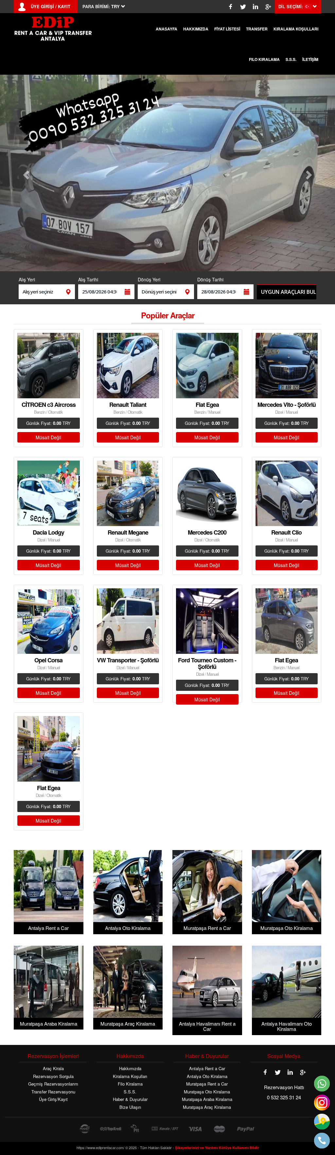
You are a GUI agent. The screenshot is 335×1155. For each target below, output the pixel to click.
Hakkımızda (130, 1068)
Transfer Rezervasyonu (53, 1092)
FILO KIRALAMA (264, 59)
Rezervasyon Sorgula (53, 1076)
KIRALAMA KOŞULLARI (295, 29)
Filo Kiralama (130, 1084)
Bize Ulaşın (130, 1107)
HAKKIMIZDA (195, 29)
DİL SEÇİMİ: (290, 6)
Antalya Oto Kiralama (207, 1076)
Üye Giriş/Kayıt (53, 1099)
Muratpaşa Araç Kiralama (207, 1107)
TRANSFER (257, 29)
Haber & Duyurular (130, 1099)
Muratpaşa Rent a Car (207, 1084)
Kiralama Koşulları (130, 1076)
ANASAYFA (166, 29)
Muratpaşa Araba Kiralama (207, 1099)
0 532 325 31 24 (284, 1097)
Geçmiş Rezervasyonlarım (53, 1084)
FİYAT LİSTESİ (227, 29)
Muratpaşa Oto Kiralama (207, 1092)
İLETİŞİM (310, 59)
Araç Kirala (53, 1068)
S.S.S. (291, 59)
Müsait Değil (48, 437)
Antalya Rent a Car (207, 1068)
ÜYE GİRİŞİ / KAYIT (50, 6)
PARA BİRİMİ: (96, 6)
